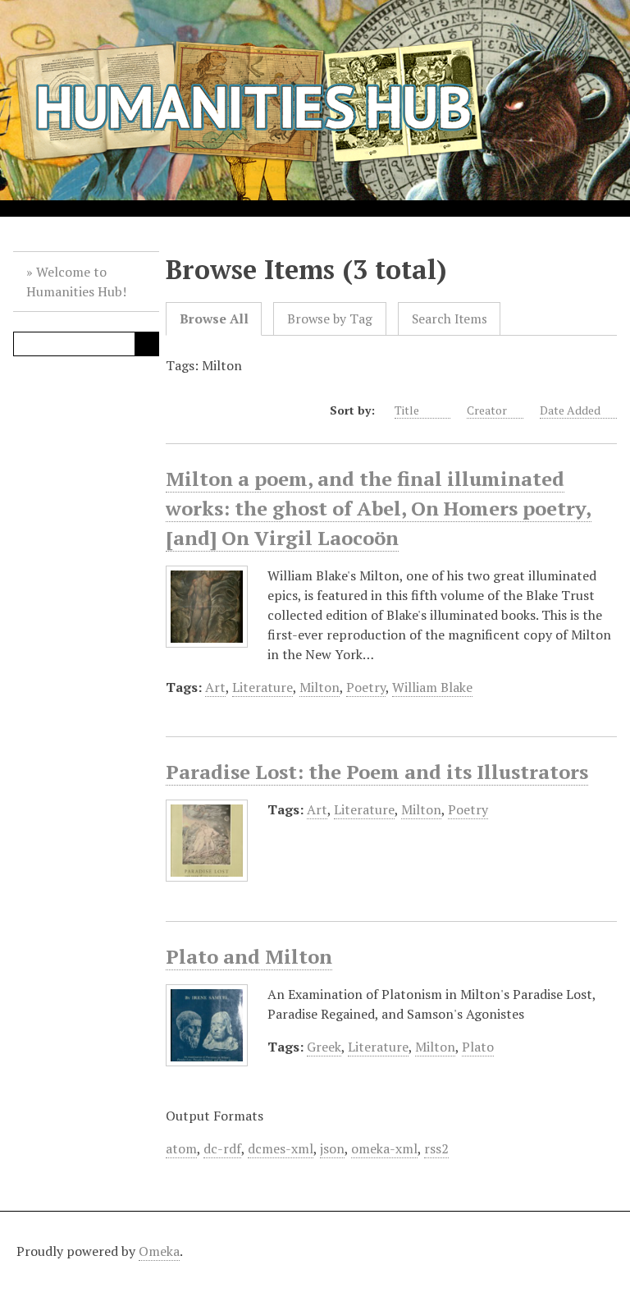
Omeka (159, 1251)
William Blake (432, 687)
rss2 (436, 1148)
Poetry (366, 687)
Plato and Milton (249, 956)
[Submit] (147, 344)
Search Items (449, 319)
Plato (478, 1047)
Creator (487, 410)
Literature (262, 687)
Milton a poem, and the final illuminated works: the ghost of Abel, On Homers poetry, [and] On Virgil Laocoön (378, 508)
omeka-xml (384, 1148)
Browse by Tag (329, 319)
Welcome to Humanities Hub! (76, 281)
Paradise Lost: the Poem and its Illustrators (377, 771)
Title (408, 410)
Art (215, 687)
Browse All (214, 319)
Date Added (570, 410)
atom (181, 1148)
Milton (319, 687)
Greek (324, 1047)
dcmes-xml (280, 1148)
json (332, 1148)
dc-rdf (222, 1148)
